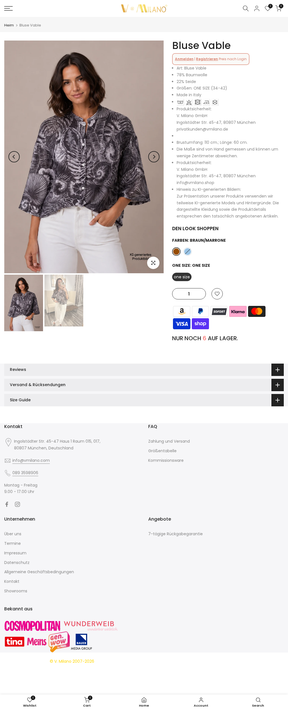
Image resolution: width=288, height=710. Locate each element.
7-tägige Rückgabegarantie (175, 534)
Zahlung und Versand (169, 441)
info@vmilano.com (31, 460)
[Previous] (14, 156)
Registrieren (207, 59)
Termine (12, 543)
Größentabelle (162, 451)
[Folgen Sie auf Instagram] (17, 504)
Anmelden (184, 59)
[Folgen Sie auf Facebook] (6, 504)
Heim (9, 25)
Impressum (15, 553)
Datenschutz (17, 562)
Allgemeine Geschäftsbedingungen (39, 572)
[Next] (153, 156)
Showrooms (15, 591)
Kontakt (11, 581)
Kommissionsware (166, 460)
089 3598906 (25, 473)
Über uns (12, 534)
